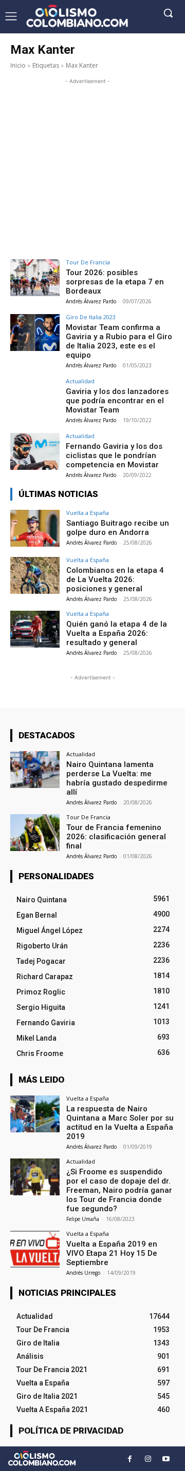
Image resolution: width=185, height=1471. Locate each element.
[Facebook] (130, 1459)
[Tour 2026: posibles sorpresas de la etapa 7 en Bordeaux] (35, 277)
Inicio (18, 65)
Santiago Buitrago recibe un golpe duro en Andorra (117, 528)
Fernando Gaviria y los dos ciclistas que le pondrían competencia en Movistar (114, 455)
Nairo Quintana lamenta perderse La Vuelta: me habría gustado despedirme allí (117, 778)
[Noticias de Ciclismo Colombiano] (77, 16)
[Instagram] (148, 1459)
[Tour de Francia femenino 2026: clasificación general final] (35, 832)
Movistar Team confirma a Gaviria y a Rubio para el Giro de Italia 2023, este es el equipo (119, 341)
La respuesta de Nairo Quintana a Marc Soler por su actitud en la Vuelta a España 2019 (120, 1122)
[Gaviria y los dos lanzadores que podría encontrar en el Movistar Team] (35, 396)
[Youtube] (166, 1459)
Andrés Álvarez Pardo (91, 301)
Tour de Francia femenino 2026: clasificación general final (116, 837)
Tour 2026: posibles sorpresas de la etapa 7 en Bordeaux (115, 282)
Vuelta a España (87, 512)
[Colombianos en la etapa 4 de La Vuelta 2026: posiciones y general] (35, 575)
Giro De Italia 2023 (91, 317)
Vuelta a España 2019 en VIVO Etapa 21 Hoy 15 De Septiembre (111, 1253)
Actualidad (80, 381)
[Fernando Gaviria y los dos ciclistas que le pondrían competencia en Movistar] (35, 451)
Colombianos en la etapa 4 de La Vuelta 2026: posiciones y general (115, 579)
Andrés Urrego (83, 1272)
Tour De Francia (88, 262)
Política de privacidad (70, 1430)
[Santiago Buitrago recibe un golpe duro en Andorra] (35, 528)
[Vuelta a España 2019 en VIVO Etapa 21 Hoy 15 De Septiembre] (35, 1249)
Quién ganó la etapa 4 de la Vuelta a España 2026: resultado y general (116, 633)
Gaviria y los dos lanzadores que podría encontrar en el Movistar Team (117, 401)
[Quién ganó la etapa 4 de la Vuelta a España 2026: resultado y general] (35, 629)
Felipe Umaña (82, 1219)
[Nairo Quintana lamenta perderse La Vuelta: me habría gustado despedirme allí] (35, 769)
